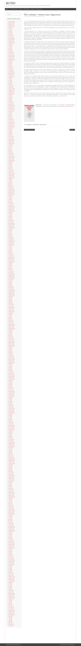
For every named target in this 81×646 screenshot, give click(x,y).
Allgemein (26, 13)
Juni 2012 (10, 231)
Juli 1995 (10, 516)
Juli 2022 (10, 62)
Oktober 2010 (11, 259)
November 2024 (12, 22)
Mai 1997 (10, 485)
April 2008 (10, 301)
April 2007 (10, 318)
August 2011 (11, 245)
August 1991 (11, 582)
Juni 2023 (10, 46)
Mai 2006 (10, 334)
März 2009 (11, 286)
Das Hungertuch (14, 9)
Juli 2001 (10, 415)
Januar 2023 (11, 53)
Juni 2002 (10, 399)
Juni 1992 (10, 568)
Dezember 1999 (12, 442)
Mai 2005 (10, 350)
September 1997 (12, 479)
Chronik (20, 9)
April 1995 (10, 520)
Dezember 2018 (12, 122)
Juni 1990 (10, 601)
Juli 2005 (10, 348)
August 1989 (11, 615)
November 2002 (12, 392)
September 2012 (12, 227)
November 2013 (12, 207)
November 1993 (12, 544)
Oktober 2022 (11, 57)
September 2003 (12, 378)
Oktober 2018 (11, 125)
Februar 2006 (11, 338)
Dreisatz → (72, 129)
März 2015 (11, 185)
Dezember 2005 (12, 341)
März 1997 (11, 488)
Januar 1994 (11, 541)
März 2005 (11, 353)
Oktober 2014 (11, 192)
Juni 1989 (10, 618)
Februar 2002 (11, 405)
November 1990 (12, 594)
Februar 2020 (11, 102)
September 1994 (12, 530)
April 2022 (10, 66)
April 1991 (10, 587)
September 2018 (12, 126)
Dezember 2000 (12, 425)
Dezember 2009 (12, 273)
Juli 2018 (10, 129)
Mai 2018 (10, 132)
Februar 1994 (11, 540)
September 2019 (12, 109)
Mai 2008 (10, 300)
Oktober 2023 (11, 41)
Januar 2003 (11, 390)
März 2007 (11, 320)
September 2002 (12, 395)
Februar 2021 (11, 85)
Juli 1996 (10, 499)
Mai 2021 (10, 81)
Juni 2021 (10, 80)
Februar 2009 (11, 287)
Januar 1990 (11, 608)
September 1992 (12, 564)
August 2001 (11, 414)
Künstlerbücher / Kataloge (29, 9)
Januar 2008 (11, 306)
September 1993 (12, 547)
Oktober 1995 (11, 512)
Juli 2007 (10, 314)
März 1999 (11, 454)
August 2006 (11, 329)
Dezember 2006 (12, 324)
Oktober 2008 (11, 293)
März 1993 (11, 555)
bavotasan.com (72, 644)
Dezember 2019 (12, 105)
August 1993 (11, 548)
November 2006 (12, 325)
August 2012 (11, 228)
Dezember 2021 (12, 71)
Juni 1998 (10, 467)
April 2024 (10, 32)
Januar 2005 (11, 356)
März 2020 (11, 101)
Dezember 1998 (12, 458)
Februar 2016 (11, 170)
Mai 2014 (10, 199)
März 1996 (11, 505)
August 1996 (11, 498)
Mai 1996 (10, 502)
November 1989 (12, 611)
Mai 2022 (10, 64)
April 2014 (10, 200)
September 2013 (12, 210)
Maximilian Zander (28, 16)
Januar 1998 (11, 474)
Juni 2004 (10, 366)
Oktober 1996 (11, 495)
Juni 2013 (10, 214)
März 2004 (11, 370)
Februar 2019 (11, 119)
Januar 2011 (11, 255)
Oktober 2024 (11, 24)
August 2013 (11, 212)
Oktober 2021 (11, 74)
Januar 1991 (11, 592)
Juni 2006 (10, 332)
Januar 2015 (11, 188)
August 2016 (11, 161)
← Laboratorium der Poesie (29, 129)
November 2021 (12, 73)
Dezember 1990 (12, 593)
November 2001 (12, 409)
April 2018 (10, 133)
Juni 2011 (10, 248)
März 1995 (11, 521)
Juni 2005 (10, 349)
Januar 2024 (11, 36)
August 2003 (11, 380)
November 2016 (12, 157)
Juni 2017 (10, 147)
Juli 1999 (10, 449)
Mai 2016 (10, 165)
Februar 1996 (11, 506)
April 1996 (10, 503)
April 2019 (10, 116)
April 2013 (10, 217)
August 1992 (11, 565)
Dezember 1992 (12, 559)
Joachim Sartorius (36, 124)
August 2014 (11, 195)
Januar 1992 (11, 575)
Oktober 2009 (11, 276)
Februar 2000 (11, 439)
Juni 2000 (10, 433)
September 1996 (12, 496)
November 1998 (12, 460)
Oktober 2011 (11, 242)
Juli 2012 (10, 230)
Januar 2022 (11, 70)
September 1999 (12, 446)
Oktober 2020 (11, 91)
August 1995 (11, 514)
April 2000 (10, 436)
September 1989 (12, 614)
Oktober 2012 (11, 226)
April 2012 (10, 234)
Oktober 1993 (11, 545)
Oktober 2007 (11, 310)
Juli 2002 (10, 398)
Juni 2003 (10, 383)
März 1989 (11, 622)
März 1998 (11, 471)
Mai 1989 (10, 620)
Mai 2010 (10, 266)
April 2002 (10, 402)
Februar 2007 (11, 321)
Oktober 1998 (11, 461)
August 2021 (11, 77)
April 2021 (10, 83)
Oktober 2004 (11, 360)
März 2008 (11, 303)
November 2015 (12, 174)
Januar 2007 (11, 322)
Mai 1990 (10, 603)
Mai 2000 (10, 435)
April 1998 (10, 470)
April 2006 (10, 335)
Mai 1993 (10, 552)
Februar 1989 (11, 624)
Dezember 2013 (12, 206)
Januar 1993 (11, 558)
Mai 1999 (10, 451)
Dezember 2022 (12, 55)
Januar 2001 (11, 423)
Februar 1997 (11, 489)
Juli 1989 (10, 617)
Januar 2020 (11, 104)
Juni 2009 (10, 282)
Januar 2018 (11, 137)
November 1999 (12, 443)
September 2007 (12, 311)
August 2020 (11, 94)
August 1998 (11, 464)
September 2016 (12, 160)
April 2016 (10, 167)
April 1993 (10, 554)
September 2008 (12, 294)
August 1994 (11, 531)
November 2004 (12, 359)
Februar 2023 (11, 52)
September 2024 (12, 25)
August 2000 (11, 430)
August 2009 (11, 279)
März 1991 (11, 589)
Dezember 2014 (12, 189)
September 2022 (12, 59)
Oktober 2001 (11, 411)
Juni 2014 (10, 198)
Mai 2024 (10, 31)
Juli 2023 (10, 45)
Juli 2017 (10, 146)
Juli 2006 (10, 331)
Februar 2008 (11, 304)
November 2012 (12, 224)
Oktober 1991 (11, 579)
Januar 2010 (11, 272)
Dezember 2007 (12, 307)
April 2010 (10, 268)
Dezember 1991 (12, 576)
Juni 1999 (10, 450)
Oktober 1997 (11, 478)
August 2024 (11, 27)
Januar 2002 (11, 407)
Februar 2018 (11, 136)
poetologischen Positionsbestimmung (66, 106)
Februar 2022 (11, 69)
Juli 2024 (10, 28)
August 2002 (11, 397)
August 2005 (11, 346)
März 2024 (11, 34)
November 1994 (12, 527)
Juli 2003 (10, 381)
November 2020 (12, 90)
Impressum (38, 9)
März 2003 (11, 387)
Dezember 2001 (12, 408)
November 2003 (12, 376)
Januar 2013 (11, 221)
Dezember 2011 (12, 240)
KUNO (10, 3)
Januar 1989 (11, 625)
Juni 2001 (10, 416)
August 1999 (11, 447)
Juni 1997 (10, 484)
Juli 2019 (10, 112)
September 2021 (12, 76)
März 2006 (11, 336)
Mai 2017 (10, 149)
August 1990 (11, 599)
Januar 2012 (11, 238)
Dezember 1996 (12, 492)
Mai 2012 (10, 233)
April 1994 (10, 537)
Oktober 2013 (11, 209)
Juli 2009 (10, 280)
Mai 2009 (10, 283)
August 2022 (11, 60)
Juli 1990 (10, 600)
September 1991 (12, 580)
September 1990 (12, 597)
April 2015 (10, 184)
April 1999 (10, 453)
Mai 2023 (10, 48)
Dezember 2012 (12, 223)
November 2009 (12, 275)
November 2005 (12, 342)
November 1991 (12, 578)
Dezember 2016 (12, 156)
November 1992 (12, 561)
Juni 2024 (10, 29)
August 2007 (11, 313)
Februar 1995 (11, 523)
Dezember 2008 (12, 290)
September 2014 (12, 193)
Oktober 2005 (11, 343)
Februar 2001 (11, 422)
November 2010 (12, 258)
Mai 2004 (10, 367)
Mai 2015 (10, 182)
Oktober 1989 (11, 613)
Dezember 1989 (12, 610)
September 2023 (12, 42)
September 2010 (12, 261)
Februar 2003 (11, 388)
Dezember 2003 (12, 374)
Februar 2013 (11, 220)
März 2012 (11, 235)
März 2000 (11, 437)
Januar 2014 (11, 205)
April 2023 (10, 49)
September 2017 (12, 143)
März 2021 (11, 84)
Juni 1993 (10, 551)
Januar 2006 (11, 339)
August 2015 (11, 178)
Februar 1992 (11, 573)
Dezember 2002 (12, 391)
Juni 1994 (10, 534)
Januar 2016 (11, 171)
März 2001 (11, 421)
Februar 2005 (11, 355)
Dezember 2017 (12, 139)
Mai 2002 (10, 401)
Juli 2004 (10, 364)
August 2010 (11, 262)
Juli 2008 (10, 297)
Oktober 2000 (11, 428)
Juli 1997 (10, 482)
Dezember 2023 (12, 38)
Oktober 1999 (11, 444)
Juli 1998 (10, 465)
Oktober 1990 (11, 596)
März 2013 (11, 219)
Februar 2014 (11, 203)
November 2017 (12, 140)
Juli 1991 (10, 583)
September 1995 (12, 513)
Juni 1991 (10, 585)
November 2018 (12, 123)
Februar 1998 (11, 472)
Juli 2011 (10, 247)
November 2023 (12, 39)
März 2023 (11, 50)
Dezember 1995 (12, 509)
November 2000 (12, 426)
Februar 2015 (11, 186)
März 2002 (11, 404)
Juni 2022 (10, 63)
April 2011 (10, 251)
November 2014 (12, 191)
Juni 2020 (10, 97)
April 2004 (10, 369)
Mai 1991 (10, 586)
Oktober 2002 (11, 394)
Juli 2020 (10, 95)
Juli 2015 (10, 179)
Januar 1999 (11, 457)
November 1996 (12, 493)
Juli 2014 (10, 196)
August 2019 (11, 111)
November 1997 (12, 477)
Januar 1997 (11, 491)
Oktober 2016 (11, 158)
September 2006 (12, 328)
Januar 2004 (11, 373)
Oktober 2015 (11, 175)
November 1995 (12, 510)
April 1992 (10, 571)
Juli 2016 (10, 163)
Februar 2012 (11, 237)
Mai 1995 (10, 519)
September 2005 (12, 345)
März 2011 (11, 252)
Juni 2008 (10, 299)
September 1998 (12, 463)
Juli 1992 (10, 566)
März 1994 (11, 538)
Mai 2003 (10, 384)
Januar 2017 (11, 154)
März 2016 (11, 168)
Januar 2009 (11, 289)
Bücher (7, 9)
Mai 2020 (10, 98)
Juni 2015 (10, 181)
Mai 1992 (10, 569)
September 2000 (12, 429)
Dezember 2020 (12, 88)
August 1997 (11, 481)
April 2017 (10, 150)
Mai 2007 (10, 317)
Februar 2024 (11, 35)
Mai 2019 (10, 115)
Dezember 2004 (12, 357)
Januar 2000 (11, 440)
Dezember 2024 (12, 21)
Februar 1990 (11, 607)
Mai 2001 (10, 418)
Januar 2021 (11, 87)
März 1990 (11, 606)
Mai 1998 (10, 468)
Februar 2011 (11, 254)
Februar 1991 (11, 590)
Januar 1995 (11, 524)
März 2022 (11, 67)
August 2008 (11, 296)
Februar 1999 (11, 456)
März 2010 (11, 269)
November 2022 (12, 56)
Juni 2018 (10, 130)
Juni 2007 (10, 315)
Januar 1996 (11, 507)
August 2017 (11, 144)
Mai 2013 (10, 216)
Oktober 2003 (11, 377)
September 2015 (12, 177)
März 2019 (11, 118)
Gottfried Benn (29, 124)
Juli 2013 (10, 213)
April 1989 (10, 621)
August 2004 (11, 363)
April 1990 (10, 604)
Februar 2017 (11, 153)
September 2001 (12, 412)
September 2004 (12, 362)
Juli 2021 (10, 78)
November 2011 (12, 241)
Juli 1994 (10, 533)
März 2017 (11, 151)
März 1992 (11, 572)
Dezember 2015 (12, 172)
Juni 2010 (10, 265)
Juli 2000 (10, 432)
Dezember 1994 (12, 526)
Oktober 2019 (11, 108)
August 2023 (11, 43)
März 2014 (11, 202)
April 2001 (10, 419)
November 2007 (12, 308)
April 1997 (10, 486)
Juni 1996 (10, 500)
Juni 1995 (10, 517)
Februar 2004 (11, 371)
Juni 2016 (10, 164)
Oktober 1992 (11, 562)
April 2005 (10, 352)
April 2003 (10, 385)
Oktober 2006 (11, 327)
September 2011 (12, 244)
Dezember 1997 (12, 475)
